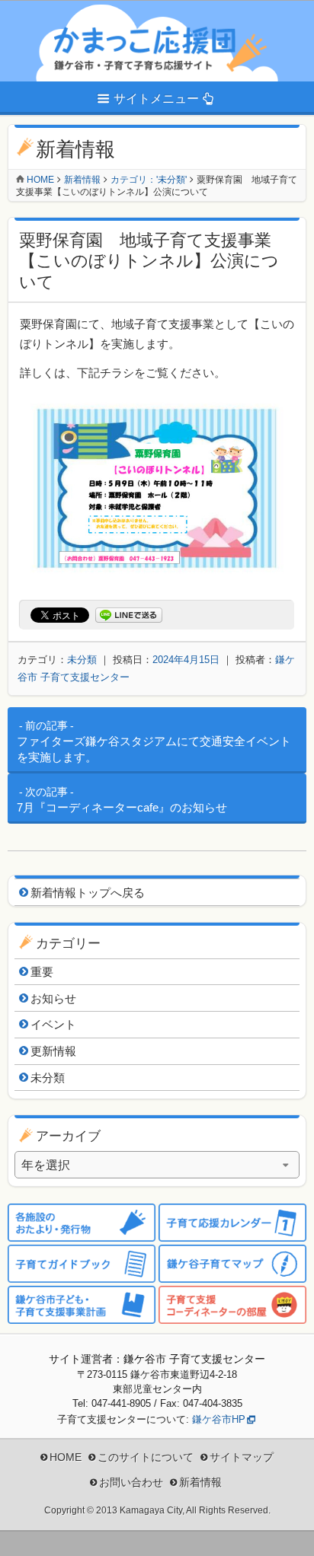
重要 (41, 971)
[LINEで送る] (128, 615)
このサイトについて (146, 1457)
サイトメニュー (156, 98)
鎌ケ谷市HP (218, 1419)
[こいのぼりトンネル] (157, 575)
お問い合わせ (131, 1482)
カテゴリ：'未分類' (149, 179)
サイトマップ (242, 1457)
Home (40, 179)
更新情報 (53, 1050)
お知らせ (53, 998)
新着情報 (82, 179)
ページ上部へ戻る (291, 1533)
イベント (53, 1024)
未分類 (82, 659)
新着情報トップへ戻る (87, 892)
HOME (66, 1457)
